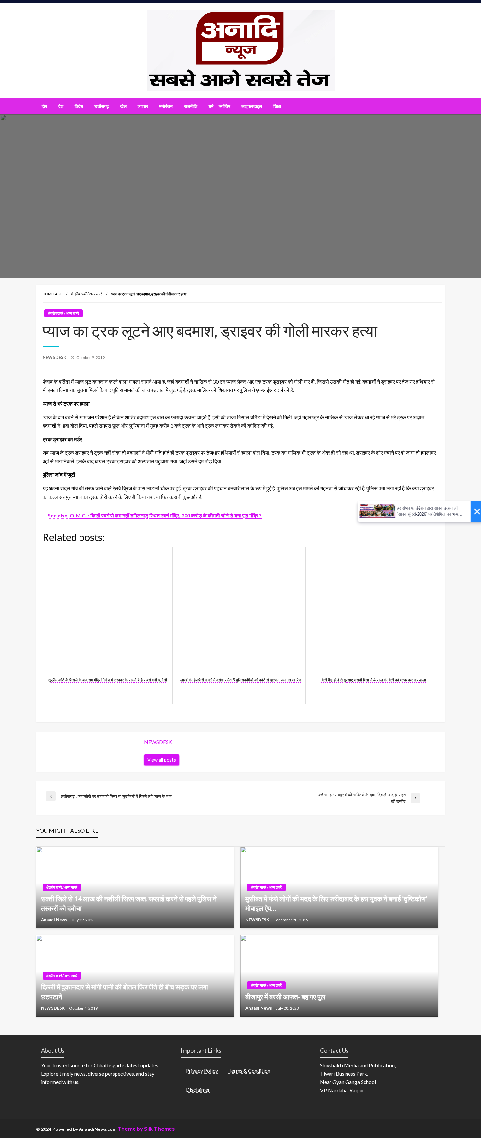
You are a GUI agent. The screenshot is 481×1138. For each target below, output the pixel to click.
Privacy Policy (202, 1070)
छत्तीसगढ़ (101, 106)
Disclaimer (198, 1089)
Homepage (52, 294)
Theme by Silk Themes (146, 1128)
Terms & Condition (249, 1070)
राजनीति (190, 106)
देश (60, 106)
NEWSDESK (55, 357)
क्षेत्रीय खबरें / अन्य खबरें (86, 294)
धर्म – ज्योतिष (219, 106)
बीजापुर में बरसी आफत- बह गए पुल (285, 996)
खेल (123, 106)
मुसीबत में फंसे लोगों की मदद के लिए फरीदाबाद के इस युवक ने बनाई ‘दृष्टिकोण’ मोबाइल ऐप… (336, 903)
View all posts (161, 759)
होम (44, 106)
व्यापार (143, 106)
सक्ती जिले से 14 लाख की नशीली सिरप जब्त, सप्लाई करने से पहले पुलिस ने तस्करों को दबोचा (129, 903)
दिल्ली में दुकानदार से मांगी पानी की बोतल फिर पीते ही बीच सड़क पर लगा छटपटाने (124, 991)
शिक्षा (277, 106)
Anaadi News (54, 919)
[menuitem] (44, 106)
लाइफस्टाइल (251, 106)
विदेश (79, 106)
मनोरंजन (166, 106)
